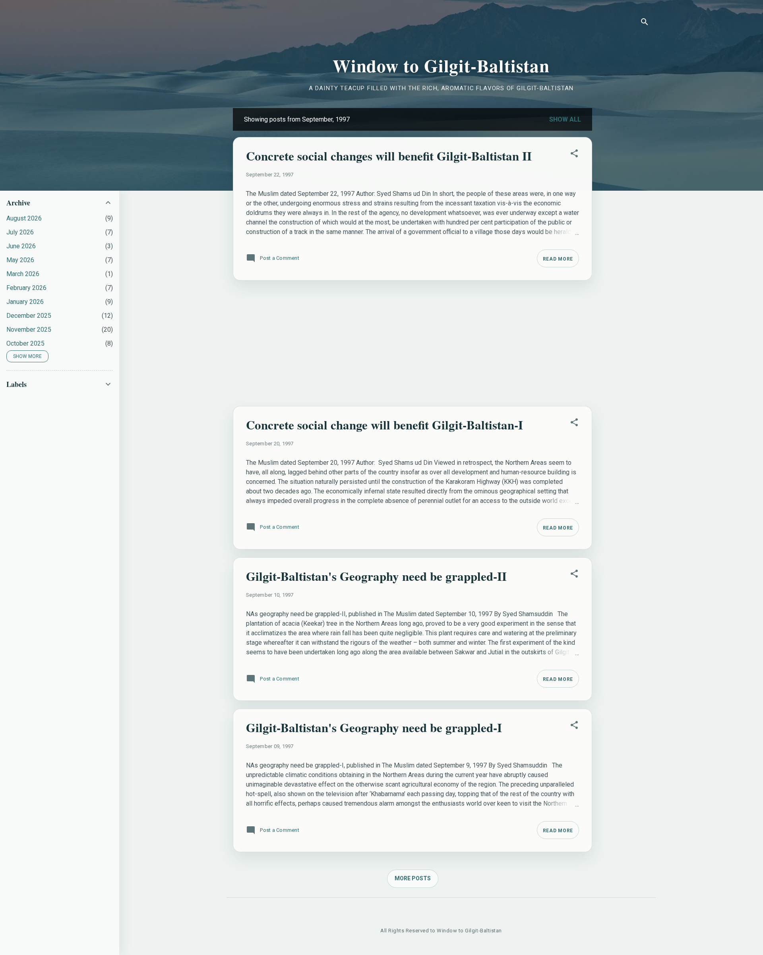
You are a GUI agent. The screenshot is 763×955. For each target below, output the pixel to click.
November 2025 (28, 329)
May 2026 (20, 260)
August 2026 (24, 218)
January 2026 (25, 301)
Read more (558, 259)
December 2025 (28, 315)
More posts (413, 878)
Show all (565, 119)
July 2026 (20, 232)
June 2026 (21, 246)
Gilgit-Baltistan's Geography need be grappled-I (374, 727)
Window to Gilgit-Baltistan (441, 65)
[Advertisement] (623, 227)
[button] (574, 155)
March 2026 (22, 274)
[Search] (644, 23)
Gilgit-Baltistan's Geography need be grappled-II (376, 576)
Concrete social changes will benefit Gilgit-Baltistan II (389, 156)
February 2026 (26, 288)
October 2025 (25, 343)
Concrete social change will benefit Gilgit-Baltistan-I (384, 425)
